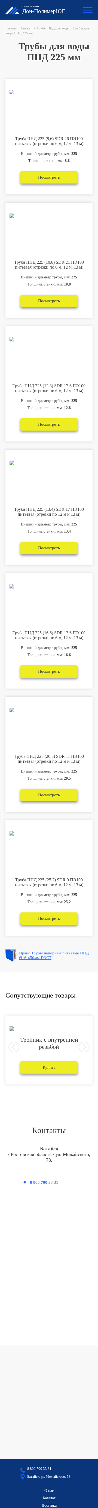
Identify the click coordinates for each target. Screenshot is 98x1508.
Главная (11, 28)
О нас (49, 1491)
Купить (49, 1067)
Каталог (27, 28)
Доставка (49, 1505)
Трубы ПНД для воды (52, 28)
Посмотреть (49, 177)
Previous (14, 1047)
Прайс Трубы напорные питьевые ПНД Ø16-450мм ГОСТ (54, 955)
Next (84, 1047)
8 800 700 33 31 (44, 1182)
